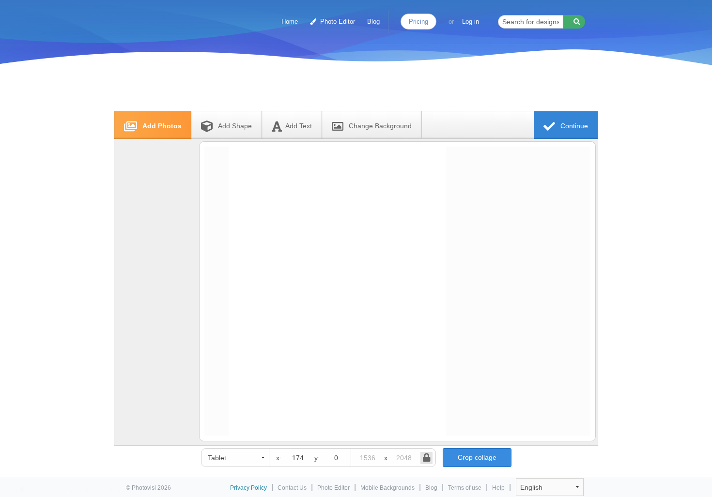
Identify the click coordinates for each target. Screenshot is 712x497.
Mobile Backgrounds (387, 487)
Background (380, 126)
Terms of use (464, 487)
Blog (373, 21)
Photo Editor (336, 21)
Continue (573, 126)
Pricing (418, 21)
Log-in (470, 21)
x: (278, 458)
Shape (235, 126)
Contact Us (292, 487)
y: (317, 458)
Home (289, 21)
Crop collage (477, 457)
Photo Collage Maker (168, 17)
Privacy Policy (248, 487)
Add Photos (161, 126)
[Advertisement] (346, 88)
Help (498, 487)
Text (298, 126)
